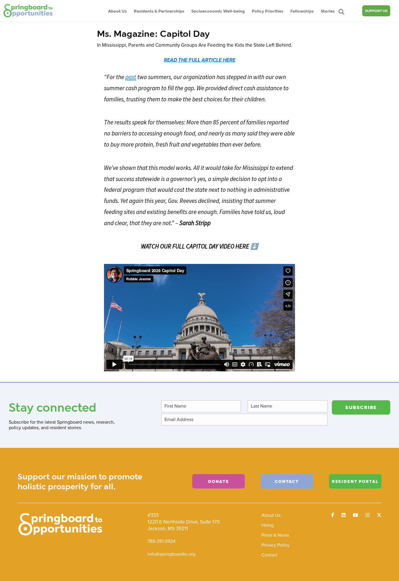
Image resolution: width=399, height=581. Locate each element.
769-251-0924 (162, 541)
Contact (269, 555)
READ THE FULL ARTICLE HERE (199, 60)
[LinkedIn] (343, 515)
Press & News (275, 535)
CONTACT (287, 481)
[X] (379, 515)
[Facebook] (332, 515)
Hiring (267, 525)
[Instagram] (367, 515)
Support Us (376, 10)
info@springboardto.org (171, 554)
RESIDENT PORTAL (355, 481)
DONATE (218, 481)
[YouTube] (355, 515)
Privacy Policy (275, 545)
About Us (270, 515)
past (130, 77)
